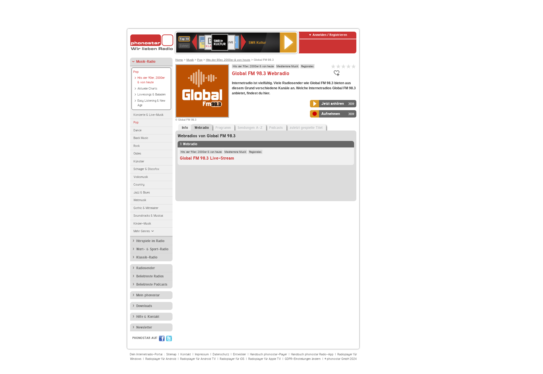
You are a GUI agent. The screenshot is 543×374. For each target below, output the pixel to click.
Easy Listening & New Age (151, 103)
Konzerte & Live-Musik (148, 115)
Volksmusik (140, 177)
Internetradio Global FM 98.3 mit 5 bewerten (353, 66)
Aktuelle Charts (147, 88)
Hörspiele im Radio (150, 241)
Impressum (202, 354)
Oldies (137, 153)
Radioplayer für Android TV (198, 359)
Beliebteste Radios (150, 276)
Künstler (138, 161)
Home (179, 59)
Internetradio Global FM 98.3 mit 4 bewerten (348, 66)
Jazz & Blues (141, 192)
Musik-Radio (145, 62)
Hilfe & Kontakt (147, 317)
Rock (136, 146)
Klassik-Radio (146, 257)
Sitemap (171, 354)
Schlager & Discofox (146, 169)
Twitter (169, 338)
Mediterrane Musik (287, 66)
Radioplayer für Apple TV (264, 359)
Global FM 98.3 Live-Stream (207, 158)
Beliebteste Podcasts (151, 284)
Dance (137, 130)
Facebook (162, 338)
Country (139, 184)
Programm (223, 128)
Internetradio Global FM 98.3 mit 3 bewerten (343, 66)
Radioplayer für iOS (232, 359)
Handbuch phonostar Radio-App (312, 354)
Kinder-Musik (142, 223)
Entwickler (239, 354)
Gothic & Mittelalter (145, 208)
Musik (190, 59)
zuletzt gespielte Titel (306, 128)
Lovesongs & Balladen (151, 94)
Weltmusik (139, 200)
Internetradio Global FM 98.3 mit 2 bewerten (338, 66)
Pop (136, 71)
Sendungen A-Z (250, 128)
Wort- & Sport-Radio (152, 249)
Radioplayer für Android (160, 359)
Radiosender (145, 268)
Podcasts (276, 128)
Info (185, 128)
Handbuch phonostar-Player (268, 354)
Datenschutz (221, 354)
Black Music (140, 138)
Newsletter (144, 327)
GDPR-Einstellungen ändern (303, 359)
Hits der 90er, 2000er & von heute (151, 80)
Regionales (307, 66)
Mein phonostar (148, 295)
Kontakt (185, 354)
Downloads (144, 306)
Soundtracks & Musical (148, 216)
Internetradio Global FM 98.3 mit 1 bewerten (333, 66)
